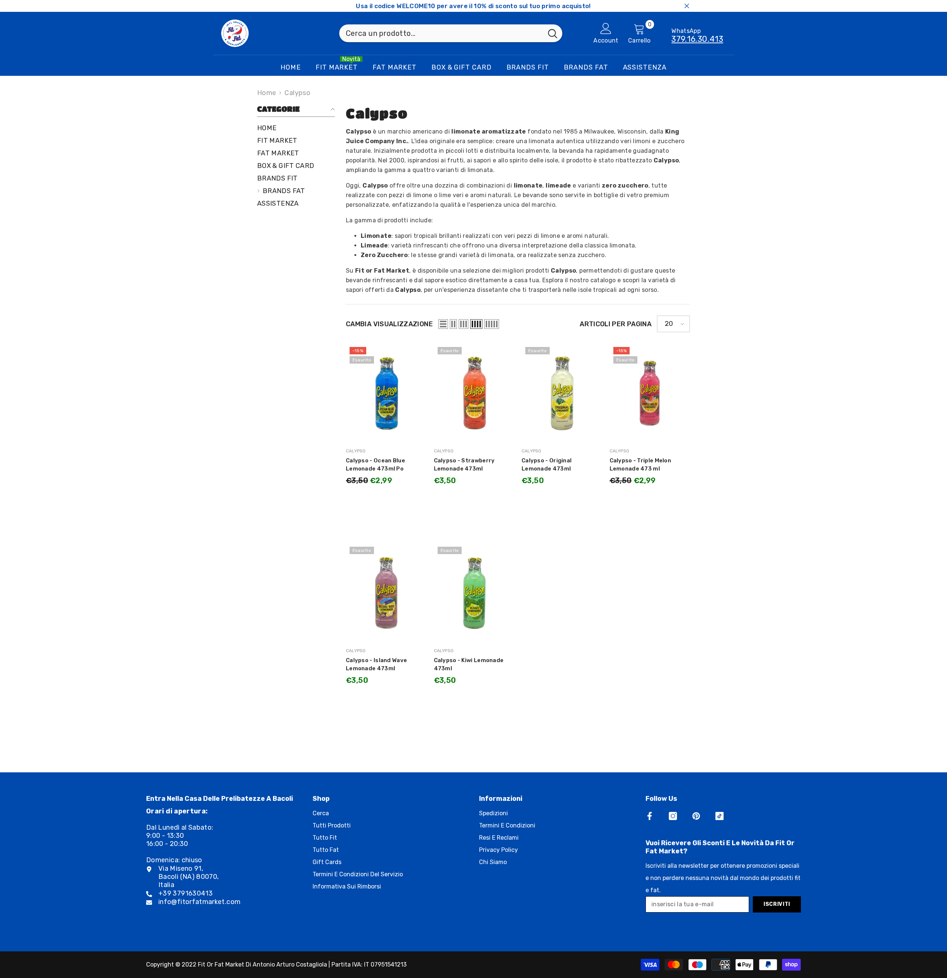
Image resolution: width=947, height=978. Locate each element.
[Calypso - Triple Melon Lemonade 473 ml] (650, 393)
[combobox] (441, 33)
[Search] (450, 33)
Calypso (297, 93)
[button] (443, 324)
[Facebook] (649, 816)
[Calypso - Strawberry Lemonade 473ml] (474, 393)
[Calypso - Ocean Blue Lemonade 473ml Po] (386, 393)
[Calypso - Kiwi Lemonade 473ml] (474, 593)
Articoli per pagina (615, 324)
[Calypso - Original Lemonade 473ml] (562, 393)
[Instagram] (673, 816)
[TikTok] (719, 816)
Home (266, 93)
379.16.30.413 (697, 39)
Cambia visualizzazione (389, 324)
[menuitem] (296, 128)
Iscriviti (777, 904)
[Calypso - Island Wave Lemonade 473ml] (386, 593)
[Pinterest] (696, 816)
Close (687, 6)
